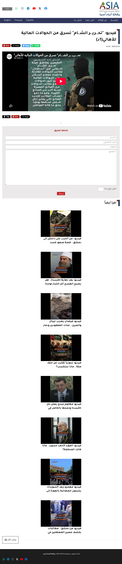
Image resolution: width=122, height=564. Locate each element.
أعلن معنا (89, 20)
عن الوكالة (102, 20)
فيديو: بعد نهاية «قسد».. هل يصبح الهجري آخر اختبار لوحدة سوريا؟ (63, 282)
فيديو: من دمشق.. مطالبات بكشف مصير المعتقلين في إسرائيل (64, 531)
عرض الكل (12, 540)
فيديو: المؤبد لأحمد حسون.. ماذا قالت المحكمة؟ (61, 447)
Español (29, 20)
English (7, 20)
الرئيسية (114, 20)
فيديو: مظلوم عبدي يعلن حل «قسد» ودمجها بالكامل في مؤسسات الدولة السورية (64, 406)
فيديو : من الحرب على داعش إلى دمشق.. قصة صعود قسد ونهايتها (62, 241)
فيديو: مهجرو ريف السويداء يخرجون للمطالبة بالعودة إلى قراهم (63, 489)
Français (18, 20)
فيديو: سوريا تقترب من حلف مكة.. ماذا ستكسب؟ (64, 365)
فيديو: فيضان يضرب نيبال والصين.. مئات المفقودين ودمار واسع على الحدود (62, 323)
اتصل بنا (78, 20)
